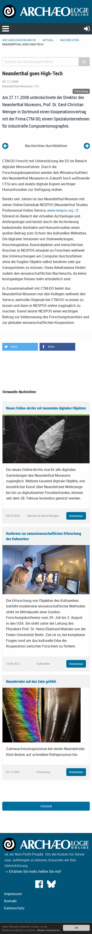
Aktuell (48, 40)
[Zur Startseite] (46, 11)
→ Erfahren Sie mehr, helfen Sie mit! (32, 871)
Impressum (13, 893)
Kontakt (10, 900)
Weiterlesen (76, 516)
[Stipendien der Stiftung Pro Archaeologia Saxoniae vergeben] (5, 145)
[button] (20, 347)
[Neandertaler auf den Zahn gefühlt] (41, 714)
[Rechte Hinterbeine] (87, 145)
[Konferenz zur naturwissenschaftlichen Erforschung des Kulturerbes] (46, 569)
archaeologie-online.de (19, 40)
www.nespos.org (60, 210)
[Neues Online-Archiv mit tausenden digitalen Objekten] (46, 438)
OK (76, 927)
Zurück (47, 806)
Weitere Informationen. (49, 930)
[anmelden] (87, 28)
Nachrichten (69, 40)
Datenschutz (14, 908)
